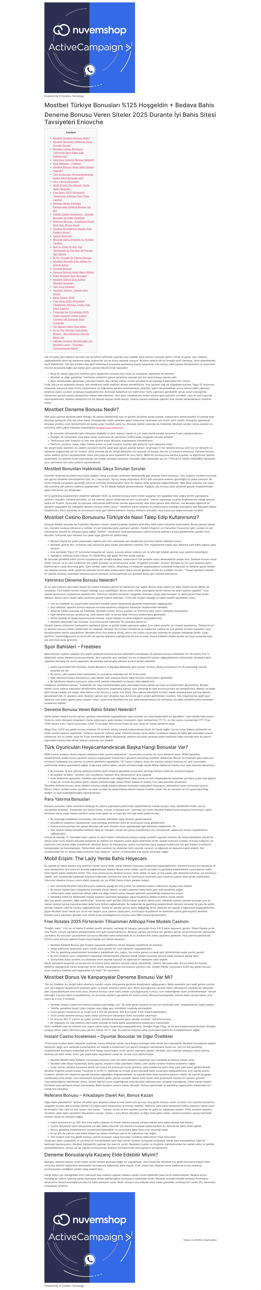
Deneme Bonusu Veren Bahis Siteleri (73, 272)
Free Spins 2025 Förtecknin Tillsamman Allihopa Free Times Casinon (71, 196)
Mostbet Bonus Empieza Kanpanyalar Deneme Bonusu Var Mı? (72, 207)
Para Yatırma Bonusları (66, 181)
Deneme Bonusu (62, 268)
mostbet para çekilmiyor (109, 427)
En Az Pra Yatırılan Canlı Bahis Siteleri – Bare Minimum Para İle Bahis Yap (71, 334)
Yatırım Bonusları (62, 235)
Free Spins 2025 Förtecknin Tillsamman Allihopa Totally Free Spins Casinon (71, 305)
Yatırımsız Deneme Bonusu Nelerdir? (73, 159)
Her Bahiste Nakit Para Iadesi (69, 326)
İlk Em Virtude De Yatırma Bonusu (72, 257)
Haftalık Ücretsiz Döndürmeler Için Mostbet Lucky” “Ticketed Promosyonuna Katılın (72, 345)
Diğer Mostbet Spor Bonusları (70, 275)
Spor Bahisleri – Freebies (67, 163)
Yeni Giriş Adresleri (64, 286)
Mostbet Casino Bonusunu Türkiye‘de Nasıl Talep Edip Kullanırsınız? (68, 153)
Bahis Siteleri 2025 (63, 297)
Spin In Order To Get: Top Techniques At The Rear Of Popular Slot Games (73, 250)
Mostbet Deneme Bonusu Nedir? (71, 138)
